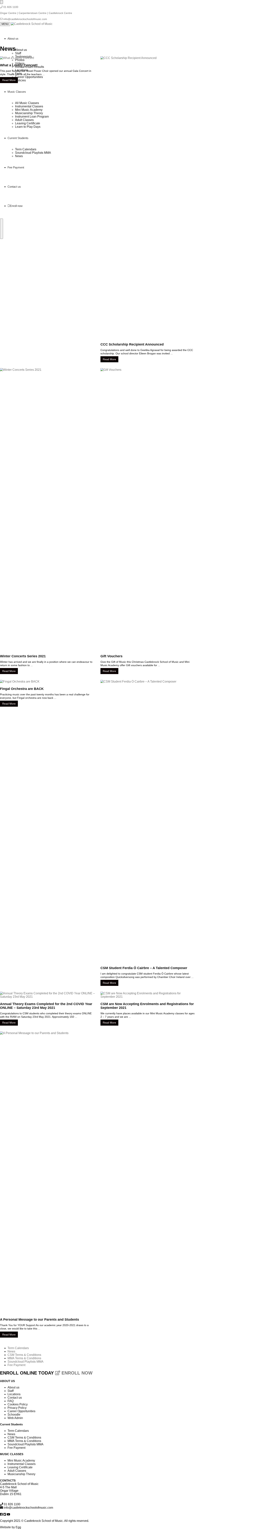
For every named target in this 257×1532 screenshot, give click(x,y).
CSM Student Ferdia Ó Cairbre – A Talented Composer (143, 968)
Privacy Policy (17, 1407)
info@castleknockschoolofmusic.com (25, 19)
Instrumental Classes (22, 1463)
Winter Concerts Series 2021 (23, 656)
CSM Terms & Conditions (24, 1354)
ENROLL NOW (76, 1372)
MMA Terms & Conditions (24, 1358)
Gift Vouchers (111, 656)
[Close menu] (1, 2)
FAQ (11, 1401)
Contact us (15, 1397)
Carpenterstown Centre (33, 13)
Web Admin (15, 1418)
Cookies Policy (18, 1404)
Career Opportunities (21, 1411)
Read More (9, 80)
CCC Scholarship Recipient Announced (132, 344)
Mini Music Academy (21, 1460)
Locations (14, 1394)
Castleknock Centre (60, 13)
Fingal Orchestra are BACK (22, 689)
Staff (11, 1390)
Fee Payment (16, 1365)
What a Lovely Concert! (19, 65)
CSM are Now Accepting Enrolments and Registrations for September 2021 (147, 1006)
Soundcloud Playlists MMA (25, 1361)
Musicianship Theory (21, 1474)
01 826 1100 (10, 6)
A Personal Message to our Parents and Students (39, 1319)
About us (13, 1387)
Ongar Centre (8, 13)
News (11, 1351)
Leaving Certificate (20, 1467)
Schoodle (14, 1414)
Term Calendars (18, 1348)
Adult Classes (17, 1470)
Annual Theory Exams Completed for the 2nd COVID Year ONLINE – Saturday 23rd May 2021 (46, 1006)
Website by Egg (10, 1527)
